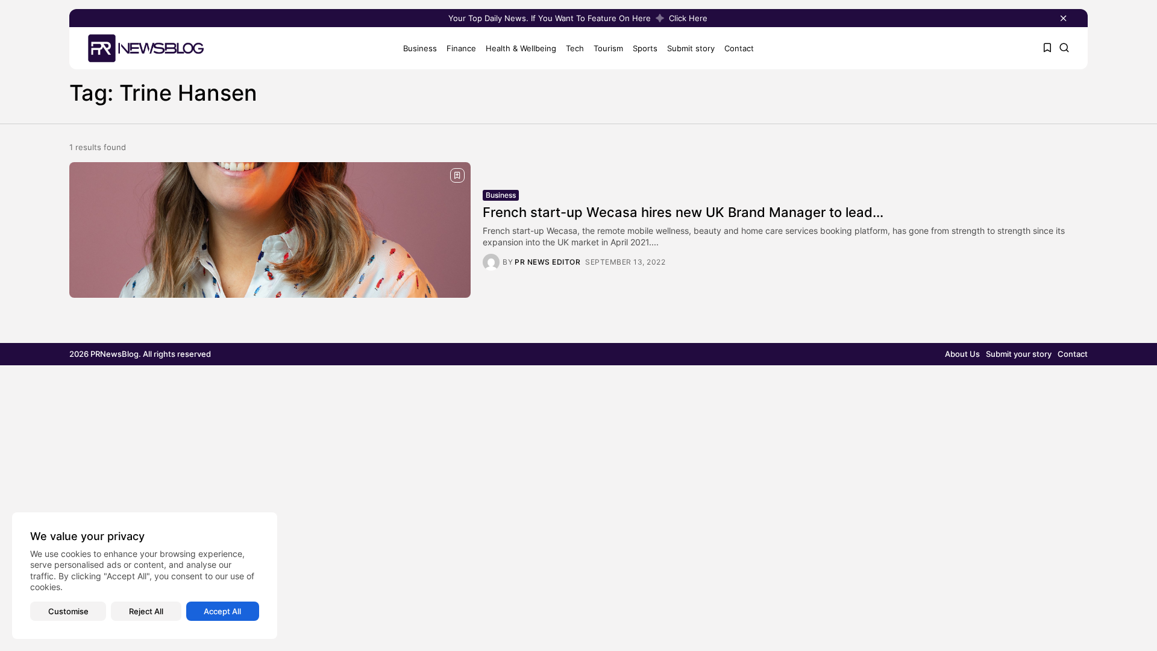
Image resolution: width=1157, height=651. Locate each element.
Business (420, 48)
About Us (962, 354)
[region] (144, 575)
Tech (575, 48)
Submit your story (1019, 354)
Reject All (146, 611)
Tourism (608, 48)
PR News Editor (547, 262)
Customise (68, 611)
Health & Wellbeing (521, 48)
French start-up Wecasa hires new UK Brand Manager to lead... (683, 212)
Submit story (691, 48)
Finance (461, 48)
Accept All (222, 611)
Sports (645, 48)
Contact (739, 48)
